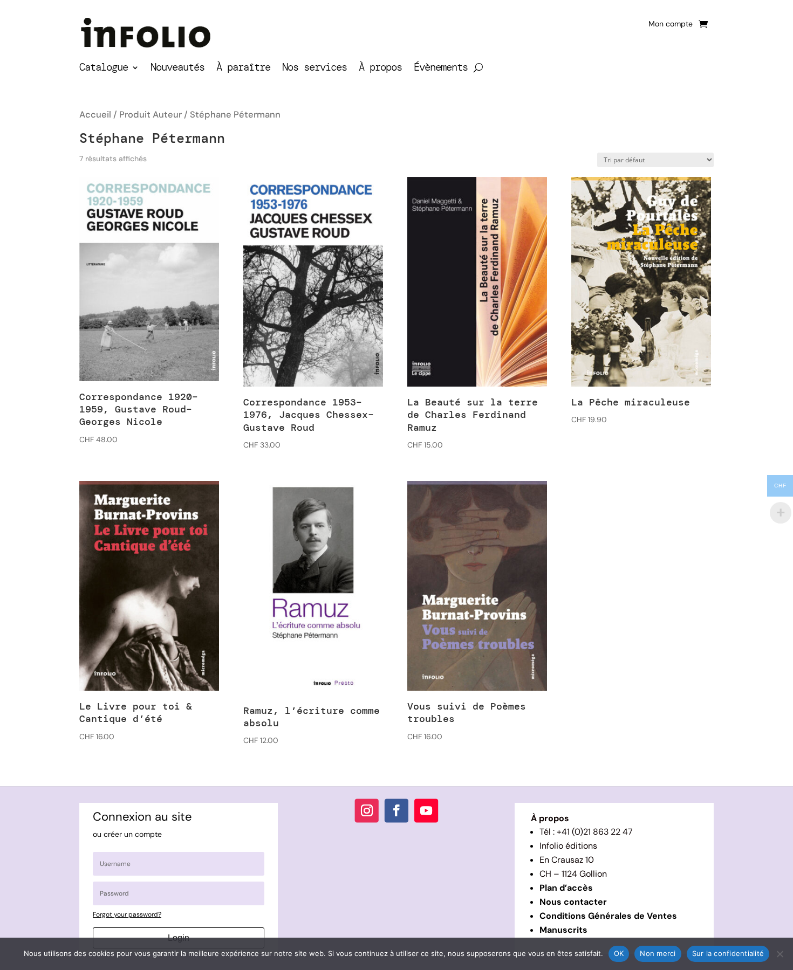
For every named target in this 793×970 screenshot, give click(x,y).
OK (619, 953)
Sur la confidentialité (728, 953)
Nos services (314, 69)
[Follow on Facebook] (396, 811)
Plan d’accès (566, 887)
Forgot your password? (127, 914)
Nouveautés (177, 69)
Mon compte (670, 24)
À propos (380, 69)
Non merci (657, 953)
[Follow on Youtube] (426, 811)
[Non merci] (779, 953)
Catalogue (103, 69)
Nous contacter (573, 901)
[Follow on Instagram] (367, 811)
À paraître (243, 69)
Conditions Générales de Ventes (608, 915)
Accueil (95, 114)
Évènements (441, 69)
